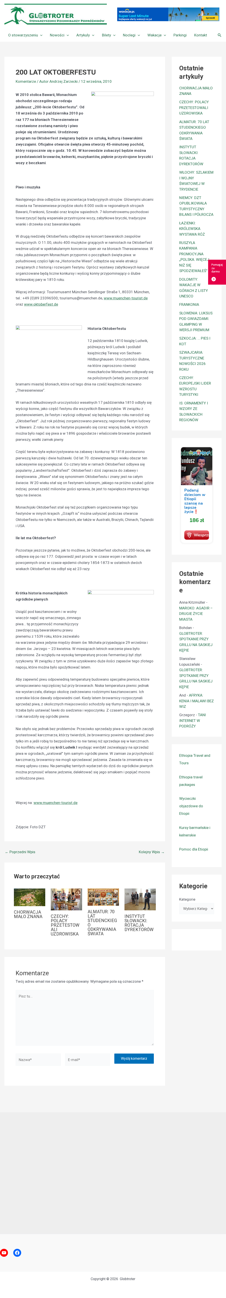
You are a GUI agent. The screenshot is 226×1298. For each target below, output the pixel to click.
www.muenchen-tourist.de (126, 298)
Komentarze (26, 81)
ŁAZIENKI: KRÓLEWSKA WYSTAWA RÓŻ (192, 229)
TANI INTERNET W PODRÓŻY (192, 720)
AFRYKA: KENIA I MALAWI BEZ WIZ (196, 701)
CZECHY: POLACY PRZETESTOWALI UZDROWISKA (65, 925)
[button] (40, 35)
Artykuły (83, 35)
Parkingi (180, 35)
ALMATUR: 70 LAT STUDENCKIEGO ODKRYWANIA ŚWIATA (102, 922)
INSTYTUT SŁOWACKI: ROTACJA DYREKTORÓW (139, 923)
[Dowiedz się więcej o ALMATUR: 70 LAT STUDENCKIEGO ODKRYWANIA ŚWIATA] (103, 896)
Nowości (57, 35)
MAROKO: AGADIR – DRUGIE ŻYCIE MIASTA (196, 614)
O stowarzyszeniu (23, 35)
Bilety (106, 35)
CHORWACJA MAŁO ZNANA (28, 914)
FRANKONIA (189, 304)
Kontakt (200, 35)
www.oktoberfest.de (41, 304)
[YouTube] (4, 1253)
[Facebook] (17, 1253)
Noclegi (129, 35)
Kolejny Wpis (152, 852)
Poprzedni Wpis (20, 852)
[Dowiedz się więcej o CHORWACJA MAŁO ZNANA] (29, 897)
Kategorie (187, 899)
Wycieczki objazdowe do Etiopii (191, 806)
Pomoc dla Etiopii (193, 849)
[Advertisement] (113, 1173)
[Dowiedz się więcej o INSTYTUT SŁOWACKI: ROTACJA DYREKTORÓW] (140, 899)
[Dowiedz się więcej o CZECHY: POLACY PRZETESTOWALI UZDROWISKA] (66, 899)
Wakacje (154, 35)
